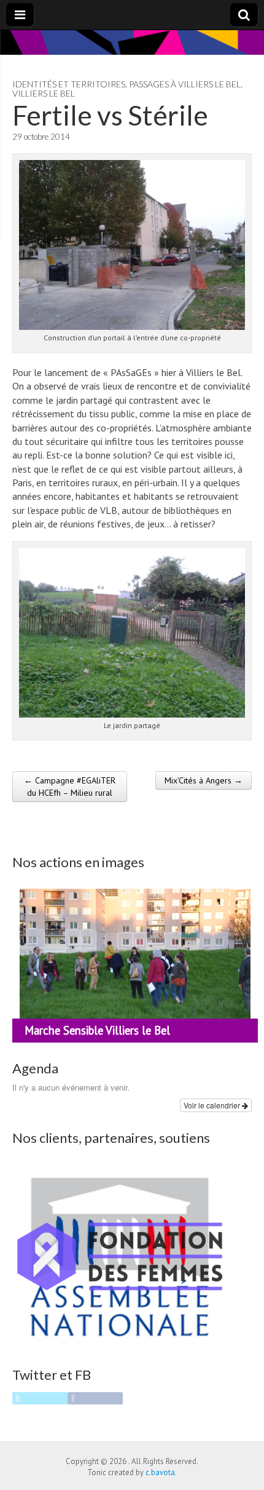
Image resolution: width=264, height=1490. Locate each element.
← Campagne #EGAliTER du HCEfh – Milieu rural (69, 786)
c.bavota (160, 1472)
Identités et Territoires (68, 84)
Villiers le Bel (43, 93)
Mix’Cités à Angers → (204, 780)
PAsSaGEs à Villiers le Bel (185, 84)
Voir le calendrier (213, 1105)
